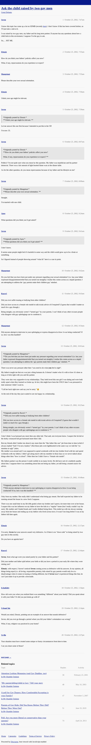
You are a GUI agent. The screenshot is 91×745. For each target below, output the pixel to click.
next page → (6, 657)
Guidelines (23, 736)
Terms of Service (35, 736)
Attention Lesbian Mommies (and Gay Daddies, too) (24, 673)
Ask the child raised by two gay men (26, 8)
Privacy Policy (49, 736)
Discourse (14, 742)
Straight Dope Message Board (12, 2)
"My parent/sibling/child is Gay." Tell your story (22, 683)
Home (3, 736)
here (44, 26)
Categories (12, 736)
